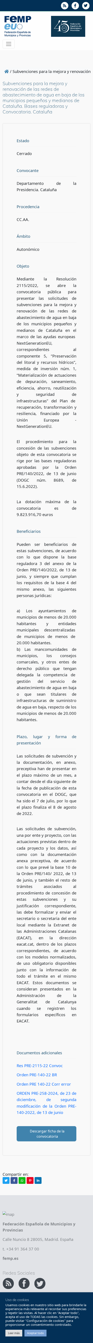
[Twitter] (6, 1180)
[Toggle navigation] (9, 44)
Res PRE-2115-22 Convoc (40, 1065)
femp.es (10, 1258)
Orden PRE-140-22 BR (37, 1074)
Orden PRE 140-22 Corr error (44, 1084)
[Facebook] (14, 1180)
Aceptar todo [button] (35, 1333)
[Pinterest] (30, 1180)
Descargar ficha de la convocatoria (47, 1134)
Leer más (14, 1333)
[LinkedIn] (38, 1180)
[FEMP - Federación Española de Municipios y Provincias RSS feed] (9, 1283)
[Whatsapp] (22, 1180)
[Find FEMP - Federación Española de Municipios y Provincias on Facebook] (24, 1283)
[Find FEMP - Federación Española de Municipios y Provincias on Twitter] (39, 1283)
